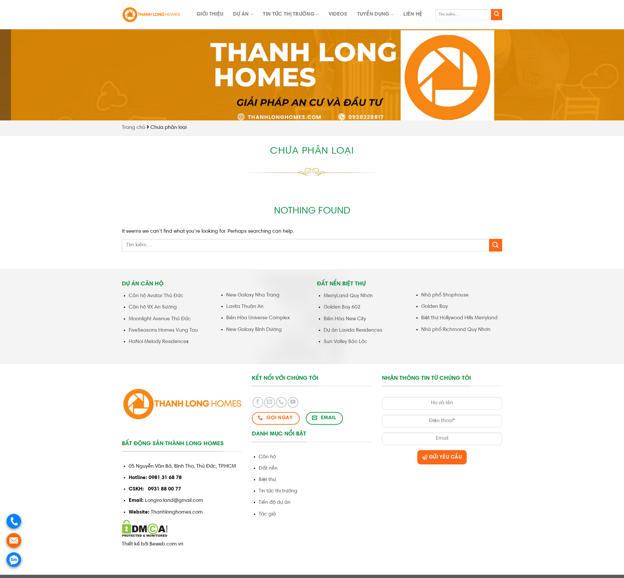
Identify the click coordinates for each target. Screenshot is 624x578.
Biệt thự (267, 479)
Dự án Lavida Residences (353, 330)
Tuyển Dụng (373, 14)
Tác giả (267, 514)
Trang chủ (133, 127)
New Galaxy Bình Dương (254, 329)
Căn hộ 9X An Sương (153, 307)
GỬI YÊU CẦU (444, 457)
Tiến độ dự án (275, 502)
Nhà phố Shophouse (445, 295)
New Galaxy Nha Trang (253, 295)
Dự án (241, 14)
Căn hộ (267, 457)
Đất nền (268, 468)
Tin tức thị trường (288, 14)
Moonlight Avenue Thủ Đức (160, 319)
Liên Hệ (412, 14)
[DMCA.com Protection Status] (145, 528)
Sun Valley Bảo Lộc (345, 341)
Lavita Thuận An (245, 306)
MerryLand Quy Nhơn (348, 295)
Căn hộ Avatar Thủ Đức (156, 295)
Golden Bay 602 (342, 307)
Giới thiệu (210, 14)
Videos (338, 14)
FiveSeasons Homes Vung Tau (163, 330)
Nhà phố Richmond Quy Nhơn (455, 329)
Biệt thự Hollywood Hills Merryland (459, 318)
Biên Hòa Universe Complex (258, 318)
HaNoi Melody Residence (157, 341)
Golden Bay (435, 306)
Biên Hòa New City (345, 319)
